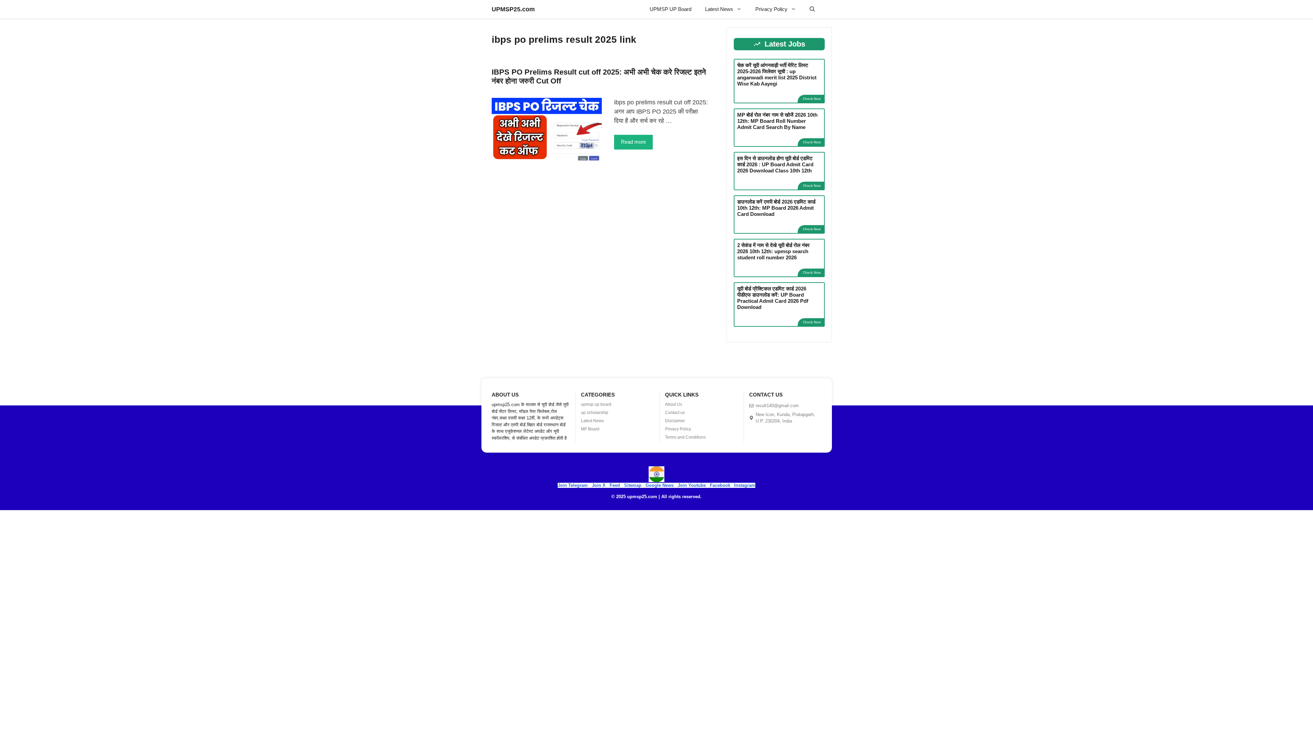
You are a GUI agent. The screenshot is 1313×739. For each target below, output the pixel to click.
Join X (599, 485)
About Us (673, 404)
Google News (660, 485)
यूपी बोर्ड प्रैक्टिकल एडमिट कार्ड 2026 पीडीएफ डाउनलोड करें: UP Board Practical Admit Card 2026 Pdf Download (772, 298)
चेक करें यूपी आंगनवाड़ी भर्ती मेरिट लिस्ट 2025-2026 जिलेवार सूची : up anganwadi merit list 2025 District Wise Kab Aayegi (777, 74)
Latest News (719, 9)
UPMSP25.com (513, 9)
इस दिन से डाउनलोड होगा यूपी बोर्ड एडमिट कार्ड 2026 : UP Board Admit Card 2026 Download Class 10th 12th (775, 164)
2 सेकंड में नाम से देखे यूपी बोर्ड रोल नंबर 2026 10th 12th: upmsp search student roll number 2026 (773, 251)
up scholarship (594, 412)
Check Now (812, 99)
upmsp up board (596, 404)
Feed (615, 485)
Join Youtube (692, 485)
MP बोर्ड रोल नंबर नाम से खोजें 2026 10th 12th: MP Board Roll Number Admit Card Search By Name (777, 121)
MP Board (590, 429)
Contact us (675, 412)
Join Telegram (573, 485)
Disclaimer (675, 420)
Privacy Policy (771, 9)
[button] (812, 9)
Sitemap (632, 485)
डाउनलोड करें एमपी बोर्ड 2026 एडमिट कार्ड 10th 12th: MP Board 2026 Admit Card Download (776, 208)
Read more (633, 142)
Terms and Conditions (685, 437)
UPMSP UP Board (670, 9)
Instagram (744, 485)
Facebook (720, 485)
